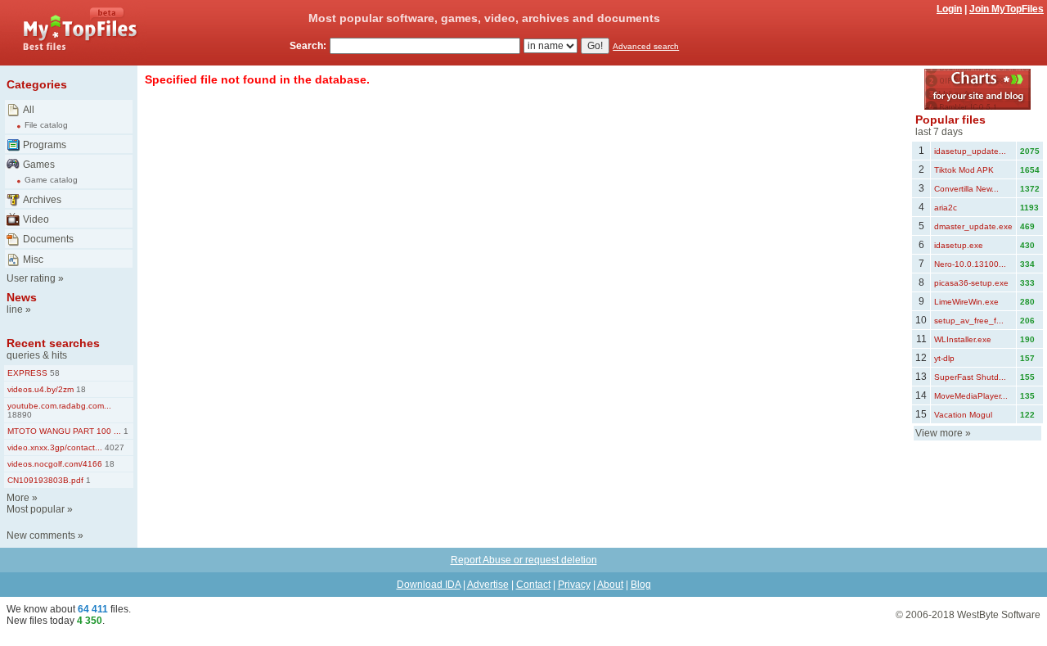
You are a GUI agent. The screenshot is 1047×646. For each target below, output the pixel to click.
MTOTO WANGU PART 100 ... (64, 431)
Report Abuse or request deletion (524, 560)
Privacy (574, 584)
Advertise (488, 584)
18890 (19, 414)
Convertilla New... (966, 188)
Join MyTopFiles (1006, 9)
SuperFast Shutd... (970, 377)
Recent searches (53, 343)
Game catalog (51, 179)
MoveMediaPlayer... (971, 395)
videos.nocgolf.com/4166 (54, 463)
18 (80, 389)
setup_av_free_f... (969, 320)
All (28, 109)
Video (36, 219)
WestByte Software (998, 615)
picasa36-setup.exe (971, 282)
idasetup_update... (970, 151)
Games (39, 164)
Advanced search (646, 46)
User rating (31, 278)
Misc (33, 259)
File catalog (46, 124)
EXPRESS (27, 372)
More (18, 498)
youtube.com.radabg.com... (59, 405)
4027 (113, 447)
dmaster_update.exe (973, 226)
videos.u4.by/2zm (40, 389)
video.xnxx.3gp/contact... (54, 447)
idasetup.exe (958, 245)
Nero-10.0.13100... (970, 264)
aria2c (945, 207)
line (15, 309)
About (610, 584)
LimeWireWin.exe (966, 301)
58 (53, 372)
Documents (48, 239)
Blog (641, 584)
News (22, 297)
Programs (44, 145)
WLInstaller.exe (962, 339)
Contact (533, 584)
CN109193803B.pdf (45, 480)
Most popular (36, 509)
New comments (41, 535)
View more (939, 433)
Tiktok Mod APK (964, 169)
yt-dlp (944, 358)
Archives (42, 200)
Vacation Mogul (963, 414)
